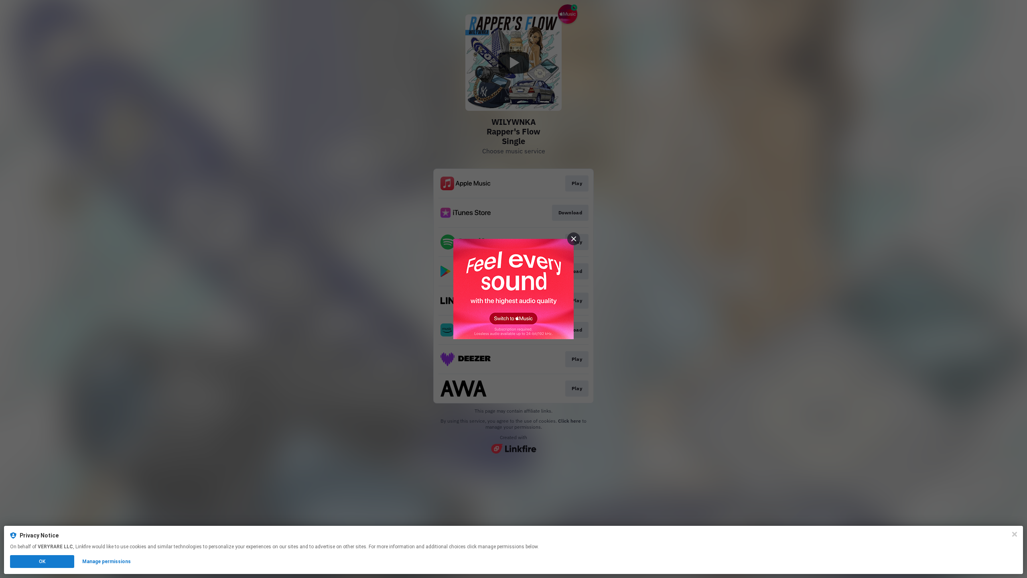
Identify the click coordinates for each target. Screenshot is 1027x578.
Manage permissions (106, 561)
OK (42, 561)
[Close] (1014, 534)
